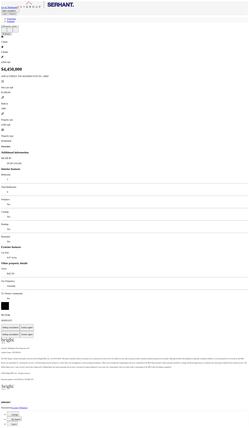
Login (4, 14)
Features (11, 21)
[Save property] (10, 30)
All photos (6, 34)
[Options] (4, 30)
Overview (11, 19)
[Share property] (15, 30)
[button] (124, 26)
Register (12, 14)
